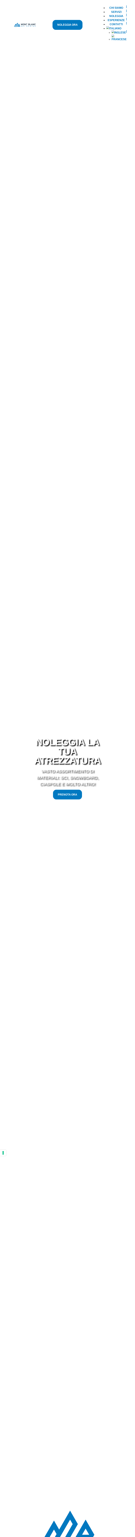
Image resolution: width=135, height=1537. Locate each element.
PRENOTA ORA (67, 794)
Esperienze (116, 20)
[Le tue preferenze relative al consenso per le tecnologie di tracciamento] (3, 1153)
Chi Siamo (116, 7)
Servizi (116, 12)
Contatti (116, 24)
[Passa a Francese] (119, 38)
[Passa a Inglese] (119, 32)
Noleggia (116, 16)
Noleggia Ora (67, 24)
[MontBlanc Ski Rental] (25, 24)
